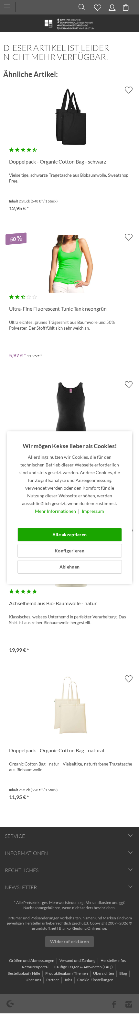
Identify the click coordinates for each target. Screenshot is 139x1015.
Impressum (93, 511)
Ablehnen (69, 566)
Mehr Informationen (56, 511)
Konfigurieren (69, 550)
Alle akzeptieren (69, 534)
